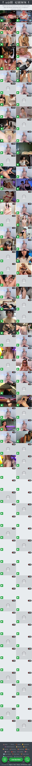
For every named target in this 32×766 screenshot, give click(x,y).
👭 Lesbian (20, 751)
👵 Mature (19, 746)
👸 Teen (25, 746)
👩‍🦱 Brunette (13, 749)
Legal (29, 764)
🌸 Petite (7, 751)
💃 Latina (18, 744)
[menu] (5, 760)
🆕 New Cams (7, 754)
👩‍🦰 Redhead (20, 749)
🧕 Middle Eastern (9, 746)
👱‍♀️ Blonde (5, 749)
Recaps (18, 764)
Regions (11, 764)
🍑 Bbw (27, 749)
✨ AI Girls (26, 756)
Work (15, 764)
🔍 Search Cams (24, 761)
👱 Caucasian (25, 744)
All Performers (24, 764)
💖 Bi (26, 751)
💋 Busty (13, 751)
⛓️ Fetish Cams (18, 756)
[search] (27, 760)
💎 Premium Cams (7, 756)
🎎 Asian (5, 744)
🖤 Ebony (11, 744)
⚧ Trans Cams (25, 754)
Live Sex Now (16, 759)
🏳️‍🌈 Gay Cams (15, 754)
